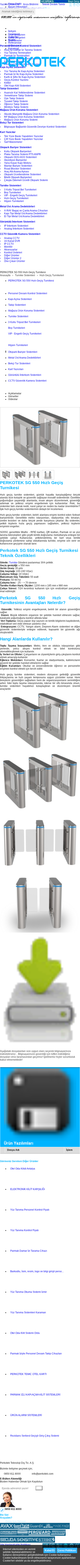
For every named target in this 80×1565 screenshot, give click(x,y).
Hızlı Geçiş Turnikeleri (52, 275)
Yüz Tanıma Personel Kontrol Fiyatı (29, 1209)
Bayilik (12, 39)
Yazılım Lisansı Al (9, 4)
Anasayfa (5, 275)
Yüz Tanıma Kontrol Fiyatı (24, 1230)
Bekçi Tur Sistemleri (19, 363)
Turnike (13, 562)
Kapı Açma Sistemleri (20, 299)
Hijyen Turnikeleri (18, 345)
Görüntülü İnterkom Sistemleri (24, 375)
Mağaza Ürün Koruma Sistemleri (26, 310)
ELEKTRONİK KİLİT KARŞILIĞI (27, 1189)
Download (14, 34)
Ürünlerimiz (14, 45)
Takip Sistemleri (17, 304)
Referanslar (14, 42)
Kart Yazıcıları (15, 369)
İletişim (12, 31)
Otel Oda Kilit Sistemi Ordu (25, 1333)
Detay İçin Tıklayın (16, 1521)
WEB (47, 1)
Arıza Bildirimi (30, 4)
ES (65, 1)
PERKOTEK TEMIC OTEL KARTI (28, 1374)
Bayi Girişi (73, 1)
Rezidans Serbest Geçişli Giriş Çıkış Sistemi (34, 1435)
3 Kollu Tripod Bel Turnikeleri (24, 322)
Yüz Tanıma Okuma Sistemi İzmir (28, 1292)
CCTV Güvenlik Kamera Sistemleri (27, 380)
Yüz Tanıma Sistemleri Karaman (28, 1312)
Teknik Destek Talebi (53, 4)
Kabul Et (50, 1550)
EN (59, 1)
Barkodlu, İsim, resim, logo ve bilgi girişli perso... (37, 1271)
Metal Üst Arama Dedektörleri (24, 357)
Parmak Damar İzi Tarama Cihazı (28, 1250)
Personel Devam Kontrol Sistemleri (27, 293)
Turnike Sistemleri (25, 275)
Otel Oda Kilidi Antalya (22, 1168)
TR (55, 1)
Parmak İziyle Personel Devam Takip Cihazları (36, 1353)
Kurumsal (13, 48)
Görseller (13, 396)
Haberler (13, 37)
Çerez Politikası (67, 1550)
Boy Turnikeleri (16, 327)
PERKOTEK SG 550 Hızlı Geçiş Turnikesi (31, 280)
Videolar (13, 399)
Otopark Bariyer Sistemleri (22, 352)
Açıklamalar (14, 393)
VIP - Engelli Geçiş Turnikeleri (24, 333)
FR (62, 1)
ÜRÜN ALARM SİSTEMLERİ (26, 1415)
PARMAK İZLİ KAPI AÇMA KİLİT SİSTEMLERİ (35, 1394)
